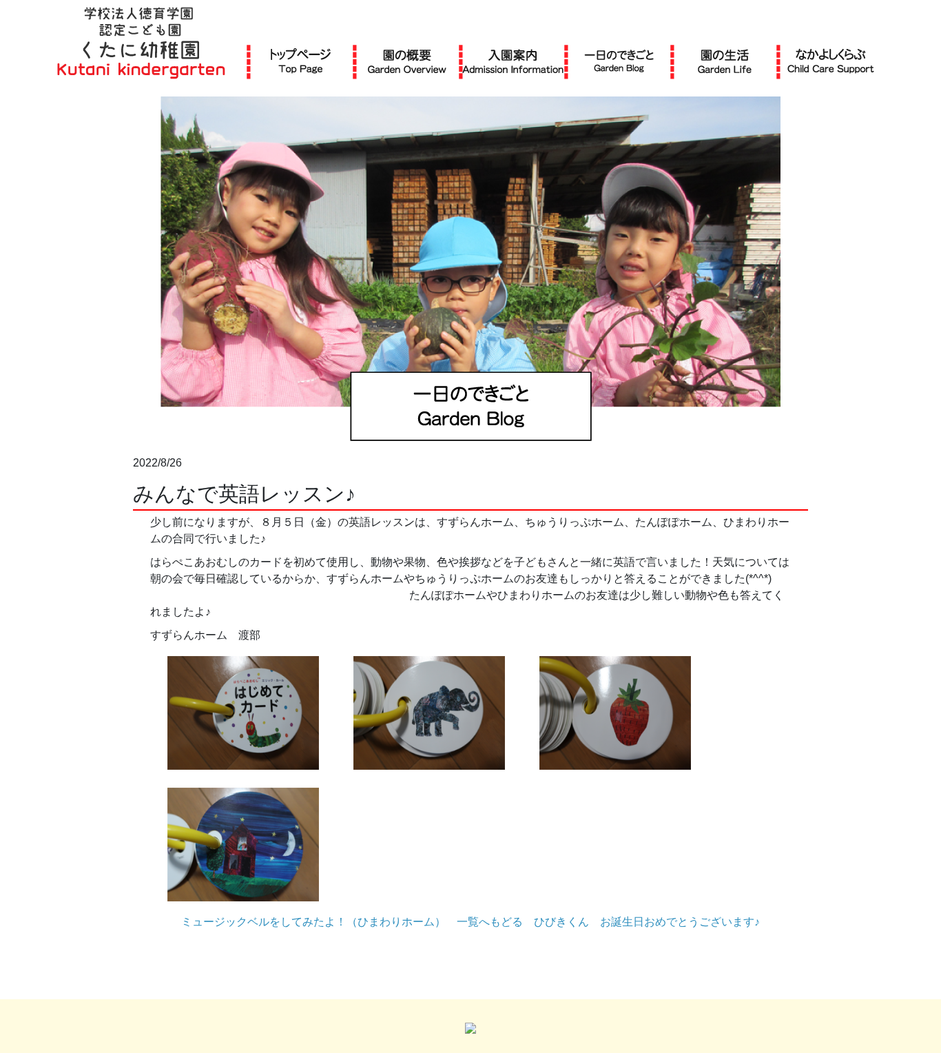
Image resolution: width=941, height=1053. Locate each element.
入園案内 (512, 61)
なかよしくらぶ (830, 61)
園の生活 (725, 61)
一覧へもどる (490, 922)
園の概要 (407, 61)
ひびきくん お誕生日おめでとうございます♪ (647, 922)
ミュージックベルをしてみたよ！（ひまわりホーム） (313, 922)
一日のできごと (619, 61)
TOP (301, 61)
